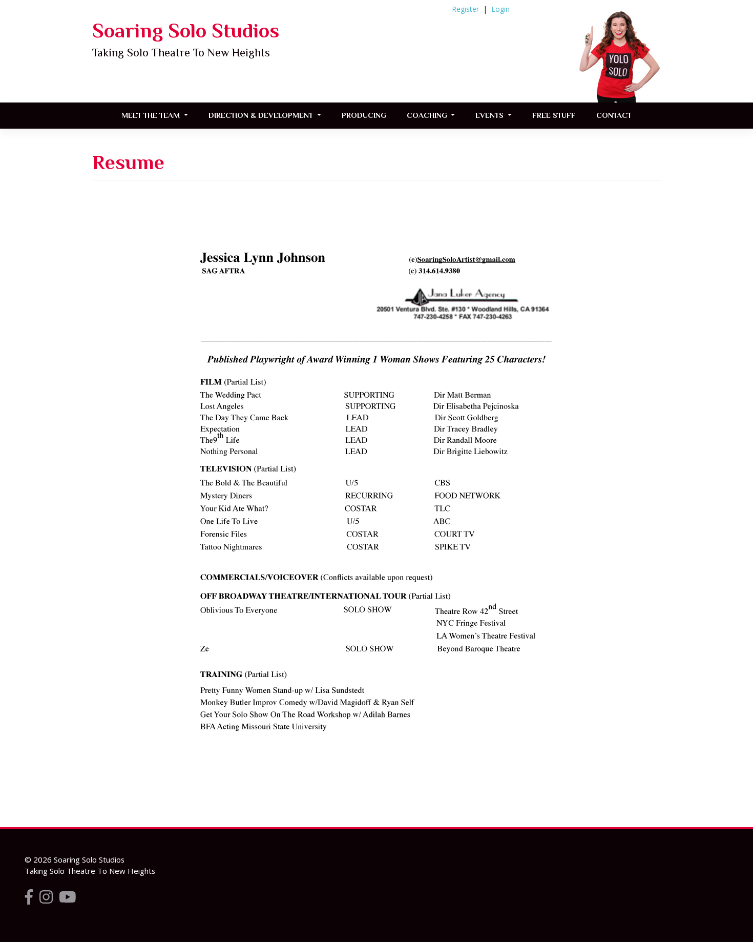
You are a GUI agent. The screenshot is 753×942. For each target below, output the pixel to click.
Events (490, 115)
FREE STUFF (554, 115)
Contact (614, 115)
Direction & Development (261, 115)
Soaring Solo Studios (185, 30)
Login (500, 9)
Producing (364, 115)
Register (465, 9)
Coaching (428, 115)
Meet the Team (151, 115)
